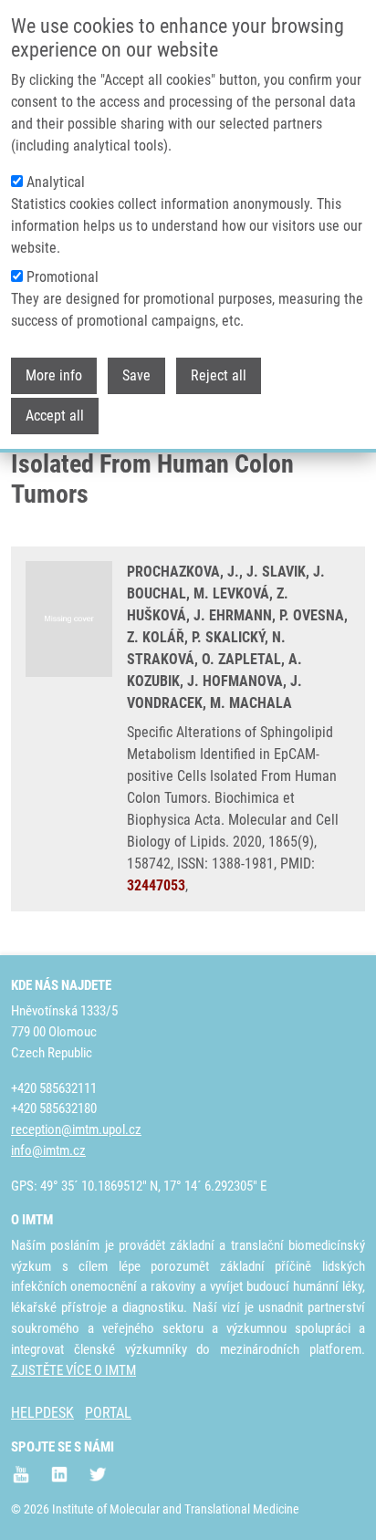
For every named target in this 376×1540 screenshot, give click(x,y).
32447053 (156, 885)
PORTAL (108, 1412)
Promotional (62, 277)
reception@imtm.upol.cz (76, 1129)
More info (54, 375)
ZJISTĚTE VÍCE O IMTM (73, 1370)
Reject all (218, 375)
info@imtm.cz (48, 1150)
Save (136, 375)
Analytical (55, 182)
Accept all (55, 415)
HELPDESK (42, 1412)
